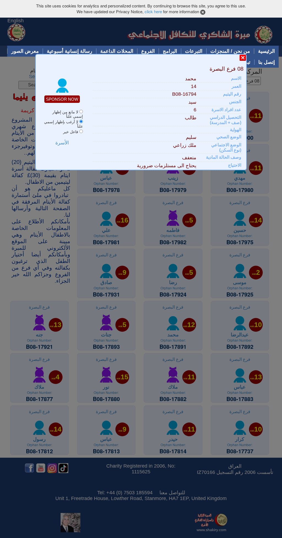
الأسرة (62, 143)
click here (153, 11)
